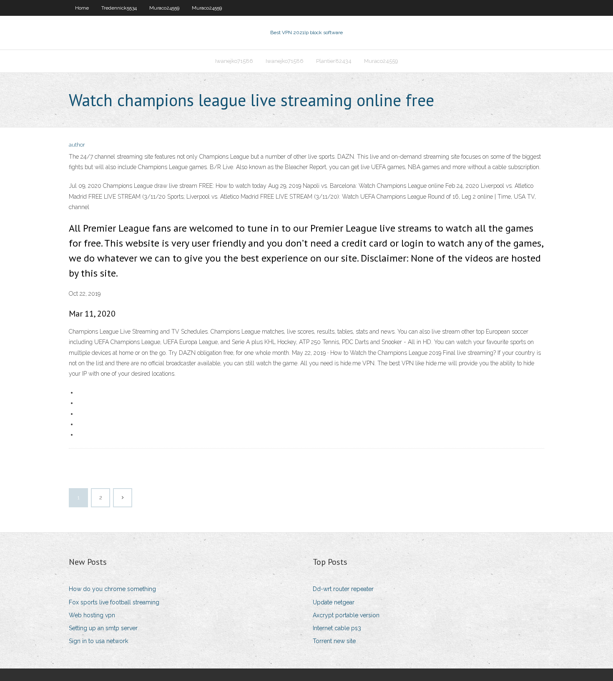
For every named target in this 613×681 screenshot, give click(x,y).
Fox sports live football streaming (114, 602)
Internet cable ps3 (337, 628)
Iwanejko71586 (234, 61)
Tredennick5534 (119, 8)
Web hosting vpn (92, 615)
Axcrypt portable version (346, 615)
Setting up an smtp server (103, 628)
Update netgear (333, 602)
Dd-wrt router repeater (343, 589)
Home (82, 8)
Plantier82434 (334, 61)
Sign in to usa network (98, 641)
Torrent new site (334, 641)
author (77, 145)
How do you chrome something (112, 589)
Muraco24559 (164, 8)
